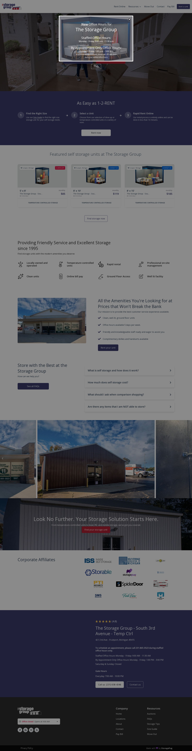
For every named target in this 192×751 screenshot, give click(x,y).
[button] (129, 19)
